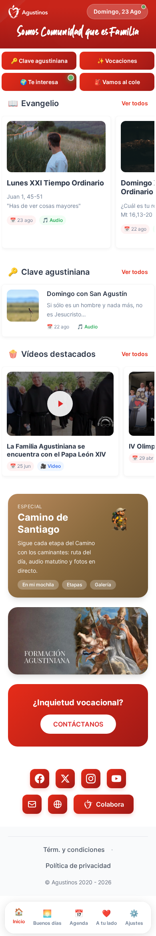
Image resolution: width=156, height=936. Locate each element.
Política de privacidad (78, 866)
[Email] (32, 804)
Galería (103, 585)
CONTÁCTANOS (78, 724)
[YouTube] (116, 778)
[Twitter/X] (65, 778)
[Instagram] (90, 778)
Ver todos (135, 103)
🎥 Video (50, 466)
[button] (78, 539)
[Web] (57, 804)
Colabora (110, 804)
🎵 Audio (52, 220)
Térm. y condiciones (74, 849)
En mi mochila (38, 585)
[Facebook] (39, 778)
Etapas (74, 585)
